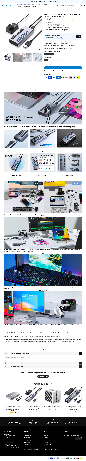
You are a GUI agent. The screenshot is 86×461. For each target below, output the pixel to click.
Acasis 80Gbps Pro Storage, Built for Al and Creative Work (53, 407)
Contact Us (46, 437)
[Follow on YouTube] (16, 448)
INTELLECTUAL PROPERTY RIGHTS (31, 449)
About (34, 6)
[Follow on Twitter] (6, 448)
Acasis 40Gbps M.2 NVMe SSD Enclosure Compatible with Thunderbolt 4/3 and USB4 (13, 408)
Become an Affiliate (43, 376)
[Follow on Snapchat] (13, 448)
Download (27, 6)
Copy (78, 36)
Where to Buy (47, 442)
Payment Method (48, 444)
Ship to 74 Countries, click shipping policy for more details (59, 45)
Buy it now (63, 68)
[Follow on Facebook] (4, 448)
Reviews (47, 89)
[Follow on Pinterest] (11, 448)
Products (45, 5)
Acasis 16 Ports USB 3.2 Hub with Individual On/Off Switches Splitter (73, 407)
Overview (39, 89)
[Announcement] (43, 2)
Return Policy (27, 442)
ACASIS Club (47, 440)
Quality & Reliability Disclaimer (51, 449)
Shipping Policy (27, 440)
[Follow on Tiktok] (18, 448)
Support (19, 6)
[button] (66, 6)
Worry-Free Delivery (28, 447)
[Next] (79, 396)
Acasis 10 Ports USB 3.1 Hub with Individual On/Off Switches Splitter (33, 407)
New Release (36, 5)
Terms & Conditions (28, 435)
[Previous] (6, 396)
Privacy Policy (27, 437)
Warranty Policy (27, 444)
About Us (46, 435)
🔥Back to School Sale (23, 5)
